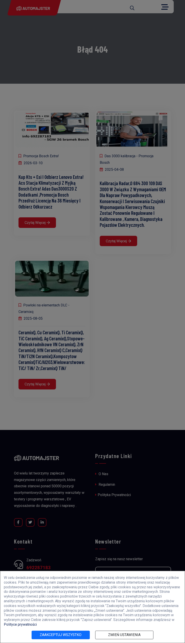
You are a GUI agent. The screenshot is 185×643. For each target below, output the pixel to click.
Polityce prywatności (20, 624)
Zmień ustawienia (124, 635)
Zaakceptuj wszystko (60, 635)
